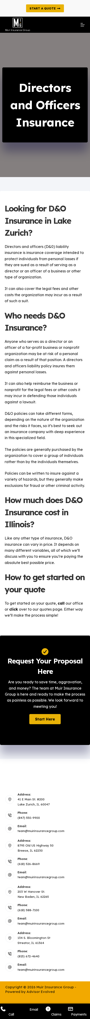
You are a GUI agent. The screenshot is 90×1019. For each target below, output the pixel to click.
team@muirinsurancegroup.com (41, 831)
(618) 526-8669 (29, 864)
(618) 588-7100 (28, 910)
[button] (45, 719)
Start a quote (43, 8)
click (13, 609)
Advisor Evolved (41, 991)
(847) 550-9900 (29, 818)
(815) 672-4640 (28, 956)
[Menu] (83, 25)
